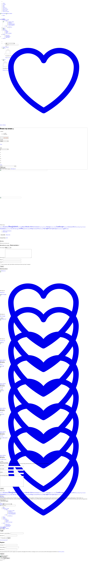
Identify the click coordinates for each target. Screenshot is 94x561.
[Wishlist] (0, 36)
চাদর (26, 228)
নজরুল (36, 228)
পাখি (42, 228)
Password (2, 535)
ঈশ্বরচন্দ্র (17, 228)
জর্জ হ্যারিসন (28, 228)
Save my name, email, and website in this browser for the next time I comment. (16, 264)
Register (2, 553)
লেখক (62, 228)
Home (4, 18)
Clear (1, 144)
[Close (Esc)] (4, 559)
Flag (40, 492)
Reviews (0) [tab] (5, 231)
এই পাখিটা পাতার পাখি (3, 459)
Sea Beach (84, 492)
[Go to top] (0, 502)
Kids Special (2, 19)
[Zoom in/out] (0, 559)
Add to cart (3, 167)
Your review (2, 257)
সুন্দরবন (64, 228)
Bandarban (5, 226)
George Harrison (43, 492)
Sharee (4, 516)
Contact (4, 4)
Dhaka (23, 226)
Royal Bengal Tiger (79, 492)
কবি (19, 228)
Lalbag (55, 492)
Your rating (2, 247)
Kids (6, 514)
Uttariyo (7, 521)
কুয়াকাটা (24, 228)
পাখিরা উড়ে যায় (2, 292)
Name (1, 259)
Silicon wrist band (9, 522)
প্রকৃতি (47, 228)
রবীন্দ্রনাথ (56, 228)
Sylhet (7, 228)
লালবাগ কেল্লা (60, 228)
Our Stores (5, 7)
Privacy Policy (5, 9)
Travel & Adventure (12, 512)
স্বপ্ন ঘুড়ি (1, 387)
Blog (4, 6)
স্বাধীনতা (67, 228)
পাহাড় (44, 228)
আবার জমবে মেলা (2, 340)
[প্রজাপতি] (6, 27)
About (4, 3)
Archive (4, 527)
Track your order (6, 11)
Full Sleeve (10, 22)
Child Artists (8, 526)
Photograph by (8, 36)
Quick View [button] (2, 528)
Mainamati (65, 492)
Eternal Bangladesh (12, 513)
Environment (36, 226)
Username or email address (5, 533)
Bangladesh (13, 226)
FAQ (3, 5)
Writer (9, 228)
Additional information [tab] (7, 230)
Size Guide (6, 137)
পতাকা (40, 228)
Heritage (48, 226)
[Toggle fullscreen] (1, 559)
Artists (4, 523)
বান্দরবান (53, 228)
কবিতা (21, 228)
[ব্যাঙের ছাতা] (6, 34)
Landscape (60, 227)
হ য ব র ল (1, 412)
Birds (19, 492)
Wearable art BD (6, 19)
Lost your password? (4, 540)
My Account (5, 10)
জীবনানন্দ (31, 228)
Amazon (1, 492)
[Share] (3, 559)
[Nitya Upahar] (6, 13)
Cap (20, 226)
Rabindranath (70, 226)
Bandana (7, 520)
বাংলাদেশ (50, 228)
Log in (9, 537)
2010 (7, 237)
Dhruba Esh (28, 227)
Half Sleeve (10, 27)
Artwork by (7, 35)
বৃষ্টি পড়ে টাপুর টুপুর (2, 316)
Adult (7, 509)
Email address (3, 547)
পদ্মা (41, 228)
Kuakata (52, 492)
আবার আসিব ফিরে (13, 228)
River (74, 226)
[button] (4, 15)
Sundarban (3, 228)
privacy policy (61, 551)
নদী (37, 228)
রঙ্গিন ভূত (1, 364)
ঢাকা (34, 228)
